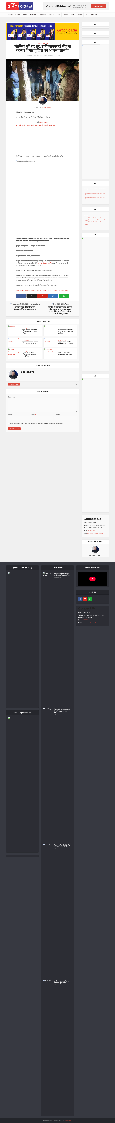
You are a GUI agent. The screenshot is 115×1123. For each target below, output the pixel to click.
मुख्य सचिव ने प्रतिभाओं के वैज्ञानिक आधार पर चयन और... (29, 331)
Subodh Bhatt (49, 55)
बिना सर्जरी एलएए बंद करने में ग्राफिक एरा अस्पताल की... (62, 711)
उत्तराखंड (10, 14)
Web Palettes (68, 1120)
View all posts (14, 384)
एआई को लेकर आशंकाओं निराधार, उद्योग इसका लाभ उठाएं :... (65, 331)
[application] (95, 195)
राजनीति (65, 14)
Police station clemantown (59, 290)
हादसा (72, 14)
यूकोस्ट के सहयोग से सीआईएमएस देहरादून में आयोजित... (29, 354)
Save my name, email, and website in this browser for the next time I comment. (36, 424)
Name (10, 415)
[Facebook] (80, 599)
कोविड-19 (43, 14)
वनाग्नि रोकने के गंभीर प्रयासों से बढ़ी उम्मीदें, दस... (65, 353)
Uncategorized (43, 43)
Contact (94, 14)
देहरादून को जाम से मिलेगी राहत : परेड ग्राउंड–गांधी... (30, 343)
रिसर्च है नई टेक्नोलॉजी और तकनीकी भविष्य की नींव (62, 846)
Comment (11, 397)
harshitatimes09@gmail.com (95, 533)
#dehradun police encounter (26, 290)
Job (86, 14)
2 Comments (57, 577)
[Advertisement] (43, 141)
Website (57, 415)
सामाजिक (33, 14)
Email (33, 415)
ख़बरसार (17, 14)
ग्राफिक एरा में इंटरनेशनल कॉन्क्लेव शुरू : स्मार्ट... (61, 982)
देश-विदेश (51, 14)
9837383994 (91, 530)
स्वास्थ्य (25, 14)
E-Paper (79, 14)
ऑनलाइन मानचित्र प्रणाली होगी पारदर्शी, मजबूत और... (62, 574)
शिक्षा (58, 14)
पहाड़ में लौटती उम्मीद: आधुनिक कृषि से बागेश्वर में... (66, 343)
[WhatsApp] (90, 599)
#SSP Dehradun (43, 290)
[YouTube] (85, 599)
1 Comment (57, 715)
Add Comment (38, 55)
